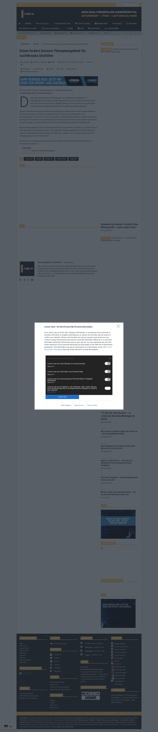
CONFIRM (62, 397)
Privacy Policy (92, 405)
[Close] (119, 327)
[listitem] (79, 358)
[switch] (108, 363)
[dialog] (79, 366)
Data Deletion (66, 405)
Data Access (79, 405)
